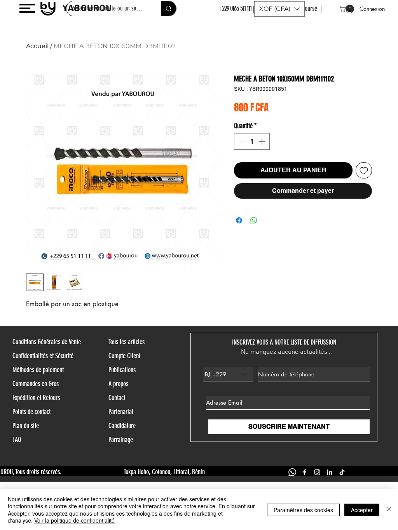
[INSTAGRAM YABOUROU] (317, 472)
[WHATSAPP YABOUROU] (292, 472)
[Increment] (263, 141)
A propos (118, 383)
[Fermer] (388, 509)
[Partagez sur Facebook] (239, 220)
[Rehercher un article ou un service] (168, 8)
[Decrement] (241, 141)
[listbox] (279, 9)
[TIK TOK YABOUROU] (342, 472)
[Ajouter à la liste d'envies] (364, 170)
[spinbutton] (252, 141)
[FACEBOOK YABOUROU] (305, 472)
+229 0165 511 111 (235, 8)
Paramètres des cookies (303, 510)
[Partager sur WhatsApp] (253, 220)
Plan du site (25, 425)
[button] (27, 8)
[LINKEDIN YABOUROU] (329, 472)
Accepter (362, 510)
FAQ (16, 439)
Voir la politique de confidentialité (74, 520)
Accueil (37, 46)
